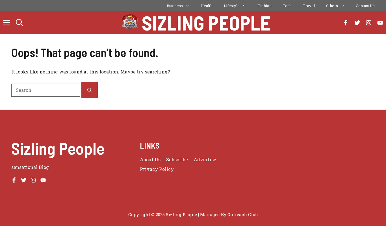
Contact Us (365, 5)
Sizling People (206, 22)
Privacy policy (157, 169)
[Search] (89, 90)
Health (206, 5)
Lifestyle (232, 5)
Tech (287, 5)
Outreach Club (242, 214)
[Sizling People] (130, 22)
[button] (19, 22)
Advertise (205, 159)
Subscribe (177, 159)
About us (150, 159)
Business (175, 5)
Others (332, 5)
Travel (309, 5)
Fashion (264, 5)
